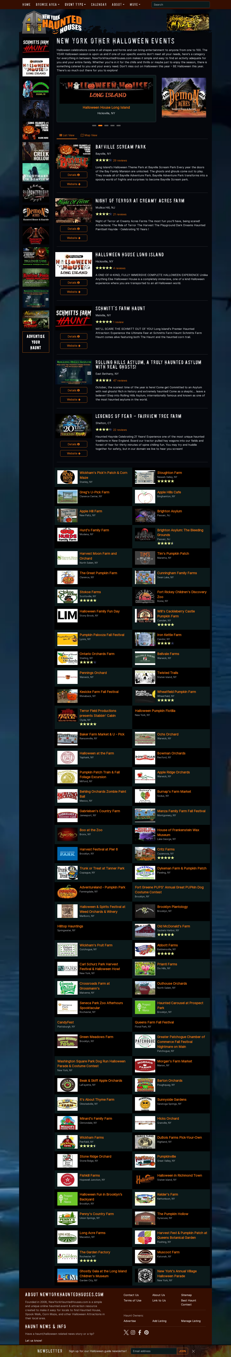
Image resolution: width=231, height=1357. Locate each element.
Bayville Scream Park (121, 147)
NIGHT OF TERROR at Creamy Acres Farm (140, 200)
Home (26, 4)
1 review (118, 322)
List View (68, 135)
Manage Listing (191, 1321)
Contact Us (131, 1295)
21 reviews (119, 214)
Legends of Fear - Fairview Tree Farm (139, 416)
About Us (158, 1295)
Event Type (74, 4)
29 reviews (120, 160)
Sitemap (186, 1295)
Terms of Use (132, 1300)
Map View (90, 135)
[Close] (193, 1351)
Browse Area (46, 4)
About (117, 4)
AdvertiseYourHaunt (36, 342)
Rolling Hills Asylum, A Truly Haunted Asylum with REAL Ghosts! (149, 364)
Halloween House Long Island (130, 254)
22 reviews (120, 429)
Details (72, 175)
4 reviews (119, 268)
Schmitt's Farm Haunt (106, 107)
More (134, 4)
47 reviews (120, 380)
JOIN (182, 1351)
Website (72, 184)
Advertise (130, 1321)
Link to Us (159, 1300)
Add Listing (159, 1321)
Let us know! (33, 1340)
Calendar (99, 4)
